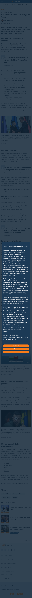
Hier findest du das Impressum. (12, 335)
